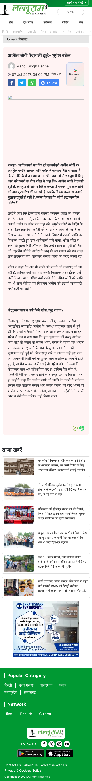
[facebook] (44, 744)
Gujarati (45, 714)
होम (11, 22)
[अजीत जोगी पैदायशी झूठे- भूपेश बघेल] (11, 82)
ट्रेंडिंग (65, 22)
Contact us (12, 765)
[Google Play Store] (30, 753)
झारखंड (53, 31)
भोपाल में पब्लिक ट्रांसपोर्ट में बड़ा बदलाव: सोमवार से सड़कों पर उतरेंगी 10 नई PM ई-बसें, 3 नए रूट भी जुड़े (62, 489)
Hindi (8, 714)
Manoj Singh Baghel (33, 66)
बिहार (43, 31)
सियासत (23, 39)
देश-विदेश (28, 22)
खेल (81, 22)
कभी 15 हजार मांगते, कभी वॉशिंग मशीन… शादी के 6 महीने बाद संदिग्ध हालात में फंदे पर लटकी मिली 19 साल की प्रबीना (62, 561)
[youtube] (67, 744)
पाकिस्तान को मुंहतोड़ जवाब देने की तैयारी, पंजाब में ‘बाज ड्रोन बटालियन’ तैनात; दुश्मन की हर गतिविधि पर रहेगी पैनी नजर (62, 513)
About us (31, 765)
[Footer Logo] (46, 733)
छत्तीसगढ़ (80, 31)
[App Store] (59, 753)
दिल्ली (5, 31)
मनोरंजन (48, 22)
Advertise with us (54, 765)
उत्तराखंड (31, 31)
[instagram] (59, 744)
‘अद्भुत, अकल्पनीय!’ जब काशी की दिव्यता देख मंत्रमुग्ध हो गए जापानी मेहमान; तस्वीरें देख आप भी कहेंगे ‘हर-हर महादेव (62, 537)
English (26, 714)
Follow (52, 83)
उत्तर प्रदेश (17, 31)
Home (10, 39)
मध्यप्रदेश (66, 31)
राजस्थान (46, 685)
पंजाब (62, 685)
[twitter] (51, 744)
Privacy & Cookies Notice (22, 770)
